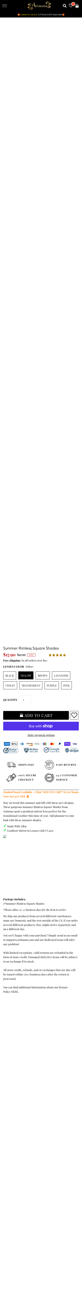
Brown (43, 675)
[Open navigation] (4, 6)
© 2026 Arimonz (12, 1295)
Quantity (10, 699)
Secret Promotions (15, 1099)
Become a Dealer (14, 1112)
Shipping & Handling (16, 1059)
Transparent (30, 685)
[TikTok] (62, 1165)
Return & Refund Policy (18, 1054)
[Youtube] (40, 1165)
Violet (10, 685)
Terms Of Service (14, 1046)
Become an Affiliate (15, 1116)
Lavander (61, 675)
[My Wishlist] (71, 6)
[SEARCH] (65, 6)
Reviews (9, 1063)
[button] (57, 655)
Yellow (25, 675)
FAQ (6, 1108)
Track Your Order (14, 1041)
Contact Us (10, 1072)
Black (9, 675)
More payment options (41, 735)
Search (8, 1067)
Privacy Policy (12, 1050)
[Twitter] (18, 1165)
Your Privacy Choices (16, 1076)
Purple (52, 685)
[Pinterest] (29, 1165)
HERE (14, 991)
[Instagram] (52, 1165)
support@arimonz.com (20, 939)
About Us (9, 1103)
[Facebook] (7, 1165)
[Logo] (39, 5)
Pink (66, 685)
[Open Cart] (77, 6)
